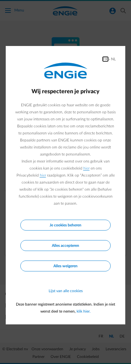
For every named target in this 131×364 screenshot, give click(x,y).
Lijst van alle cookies (66, 291)
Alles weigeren (65, 266)
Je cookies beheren (65, 225)
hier (86, 168)
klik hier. (84, 311)
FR (105, 59)
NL (113, 59)
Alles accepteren (65, 245)
